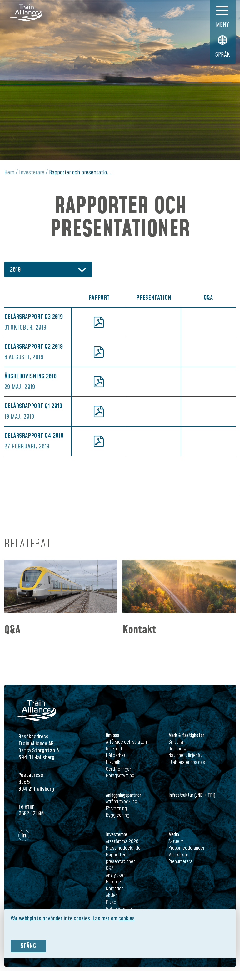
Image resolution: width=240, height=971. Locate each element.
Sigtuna (175, 741)
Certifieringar (118, 769)
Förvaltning (116, 808)
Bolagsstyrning (120, 775)
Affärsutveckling (121, 801)
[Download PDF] (99, 322)
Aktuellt (175, 841)
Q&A (12, 630)
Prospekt (114, 881)
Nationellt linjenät (185, 755)
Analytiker (115, 875)
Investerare (31, 172)
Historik (113, 762)
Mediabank (178, 854)
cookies (126, 918)
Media (173, 834)
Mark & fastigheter (186, 735)
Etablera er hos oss (186, 762)
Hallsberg (177, 748)
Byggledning (117, 815)
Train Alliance (26, 12)
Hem (9, 172)
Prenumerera (180, 861)
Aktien (112, 895)
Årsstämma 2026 (122, 841)
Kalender (114, 888)
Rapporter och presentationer (120, 858)
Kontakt (139, 630)
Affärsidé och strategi (127, 741)
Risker (112, 902)
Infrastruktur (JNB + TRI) (191, 795)
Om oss (112, 735)
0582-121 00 (31, 814)
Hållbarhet (116, 755)
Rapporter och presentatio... (80, 172)
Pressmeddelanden (124, 848)
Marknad (114, 748)
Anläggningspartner (123, 795)
